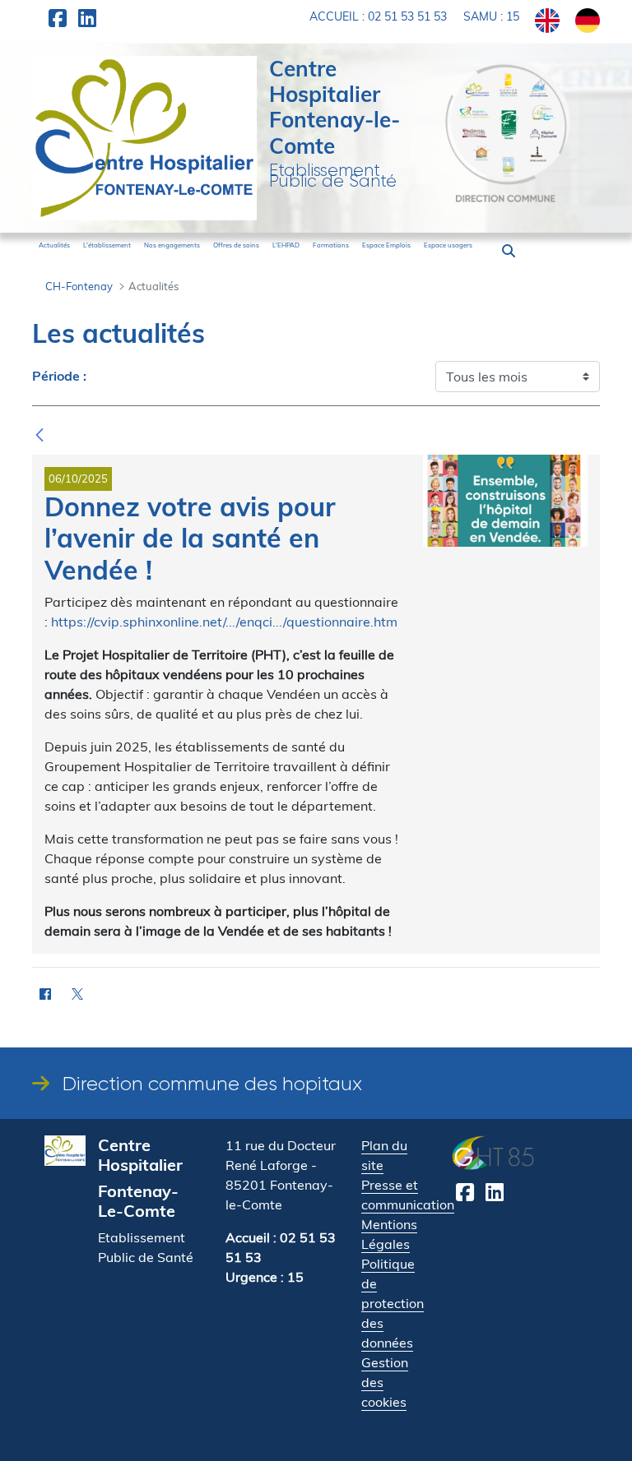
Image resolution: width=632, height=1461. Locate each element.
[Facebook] (45, 993)
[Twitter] (77, 993)
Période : (59, 376)
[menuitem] (54, 245)
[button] (508, 251)
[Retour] (39, 435)
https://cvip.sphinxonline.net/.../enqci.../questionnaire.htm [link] (224, 621)
